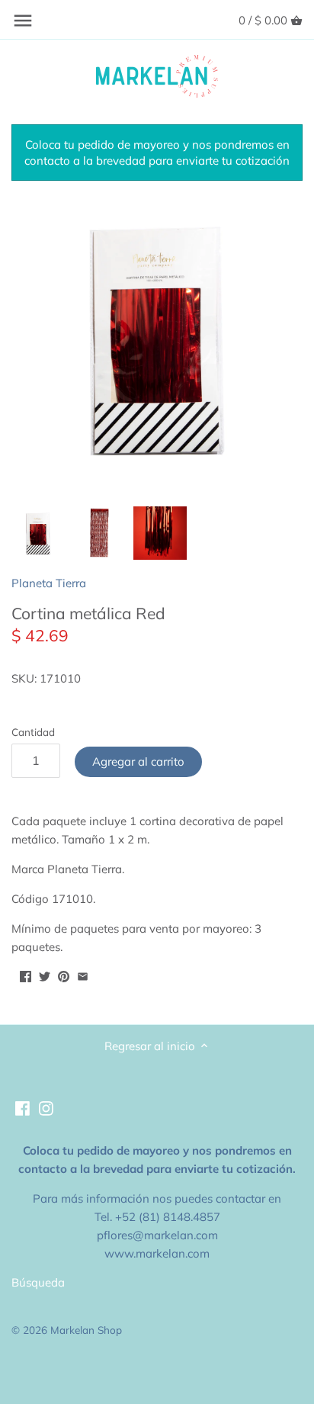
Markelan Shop (86, 1329)
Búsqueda (38, 1282)
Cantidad (33, 732)
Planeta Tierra (48, 583)
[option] (38, 533)
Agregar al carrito (138, 761)
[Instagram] (46, 1107)
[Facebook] (22, 1107)
